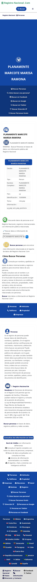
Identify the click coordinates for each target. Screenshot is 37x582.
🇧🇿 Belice (16, 559)
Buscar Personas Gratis (19, 113)
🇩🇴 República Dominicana (12, 555)
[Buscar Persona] (27, 236)
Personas (13, 306)
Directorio (8, 578)
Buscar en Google (19, 101)
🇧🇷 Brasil (30, 543)
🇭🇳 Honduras (12, 527)
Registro (24, 487)
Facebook (29, 571)
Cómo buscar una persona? (19, 93)
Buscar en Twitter (19, 105)
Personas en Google (26, 504)
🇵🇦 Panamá (27, 535)
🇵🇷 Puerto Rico (18, 551)
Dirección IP (9, 504)
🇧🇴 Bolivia (7, 543)
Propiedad (25, 310)
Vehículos (25, 306)
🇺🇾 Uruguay (26, 539)
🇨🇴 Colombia (25, 531)
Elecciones (21, 483)
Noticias (13, 487)
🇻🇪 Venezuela (19, 543)
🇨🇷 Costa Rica (11, 523)
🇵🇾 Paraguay (19, 547)
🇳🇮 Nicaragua (25, 527)
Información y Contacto (18, 577)
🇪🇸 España (24, 563)
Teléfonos (13, 310)
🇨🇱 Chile (8, 535)
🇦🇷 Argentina (29, 519)
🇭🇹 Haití (7, 559)
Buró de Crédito (12, 443)
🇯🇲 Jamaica (29, 555)
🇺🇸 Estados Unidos (12, 539)
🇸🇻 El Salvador (12, 531)
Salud (32, 483)
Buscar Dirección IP (19, 109)
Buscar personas (16, 245)
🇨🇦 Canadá (13, 563)
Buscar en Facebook (19, 97)
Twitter (28, 573)
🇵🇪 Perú (17, 535)
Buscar (22, 9)
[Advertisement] (18, 39)
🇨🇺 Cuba (30, 547)
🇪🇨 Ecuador (7, 547)
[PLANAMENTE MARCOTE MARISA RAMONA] (18, 60)
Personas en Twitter (19, 508)
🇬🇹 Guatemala (25, 523)
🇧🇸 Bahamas (28, 559)
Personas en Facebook (19, 512)
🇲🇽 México (17, 519)
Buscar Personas (19, 89)
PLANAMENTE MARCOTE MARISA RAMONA (18, 162)
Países (6, 576)
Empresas (19, 314)
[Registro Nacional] (32, 9)
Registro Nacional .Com (17, 2)
